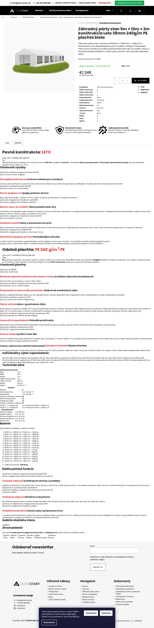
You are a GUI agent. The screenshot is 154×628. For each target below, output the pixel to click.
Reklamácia (120, 599)
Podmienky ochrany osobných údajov (128, 593)
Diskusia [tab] (18, 143)
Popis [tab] (7, 143)
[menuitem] (40, 10)
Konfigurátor (104, 2)
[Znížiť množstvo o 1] (116, 80)
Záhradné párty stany (105, 87)
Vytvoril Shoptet (123, 621)
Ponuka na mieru (55, 586)
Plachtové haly (88, 600)
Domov (85, 586)
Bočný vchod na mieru (66, 2)
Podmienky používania (125, 589)
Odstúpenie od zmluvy (125, 596)
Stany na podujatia (89, 594)
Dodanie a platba (122, 604)
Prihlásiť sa (98, 567)
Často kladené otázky (57, 600)
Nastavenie (49, 622)
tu (78, 616)
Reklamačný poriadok (124, 602)
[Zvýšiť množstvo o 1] (127, 80)
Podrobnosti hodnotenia (110, 23)
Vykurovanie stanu (87, 2)
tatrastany (21, 606)
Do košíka (142, 80)
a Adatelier (136, 621)
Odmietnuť (91, 613)
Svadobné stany (88, 602)
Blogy (51, 597)
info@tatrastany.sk (21, 3)
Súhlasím (106, 613)
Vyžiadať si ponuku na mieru (129, 3)
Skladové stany (88, 597)
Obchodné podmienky (125, 586)
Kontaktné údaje (23, 595)
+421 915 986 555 (43, 3)
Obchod (85, 589)
